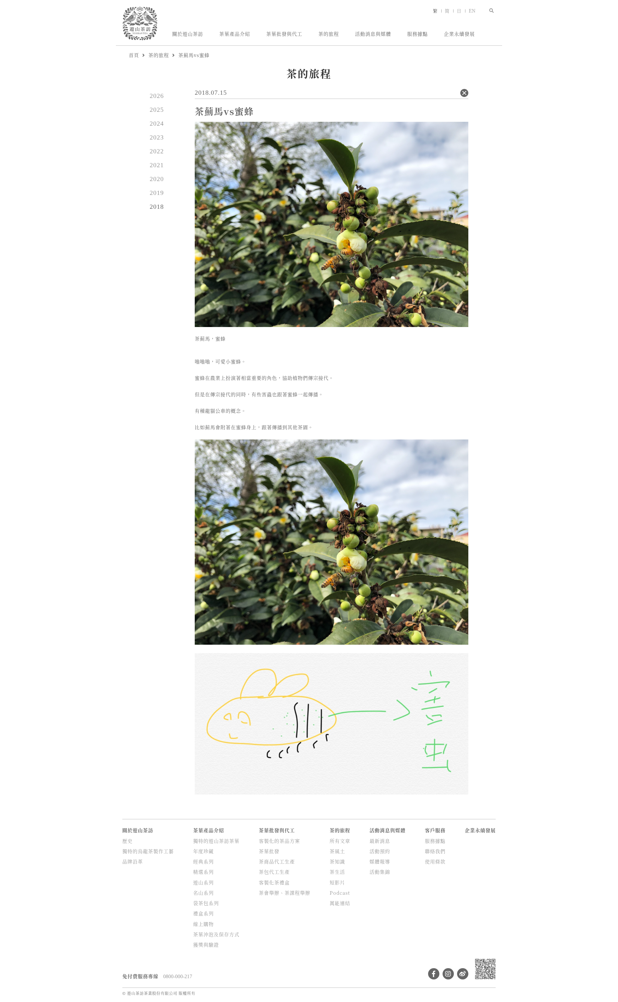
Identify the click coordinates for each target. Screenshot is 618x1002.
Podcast (340, 892)
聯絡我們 (435, 851)
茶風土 (337, 851)
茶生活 (337, 871)
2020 (157, 178)
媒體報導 (380, 861)
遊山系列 (203, 882)
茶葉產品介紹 (234, 33)
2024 (157, 123)
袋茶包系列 (206, 903)
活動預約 (380, 851)
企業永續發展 (459, 33)
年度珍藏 (203, 851)
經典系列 (203, 861)
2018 (157, 206)
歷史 (127, 840)
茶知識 (337, 861)
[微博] (462, 973)
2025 (157, 109)
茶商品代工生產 (277, 861)
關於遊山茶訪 (187, 33)
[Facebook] (433, 973)
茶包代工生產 (274, 871)
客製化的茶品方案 (279, 840)
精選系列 (203, 871)
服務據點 (417, 33)
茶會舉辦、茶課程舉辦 (284, 892)
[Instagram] (448, 973)
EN (472, 10)
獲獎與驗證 (206, 944)
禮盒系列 (203, 913)
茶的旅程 (328, 33)
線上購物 (203, 924)
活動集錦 (380, 871)
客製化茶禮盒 (274, 882)
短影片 (337, 882)
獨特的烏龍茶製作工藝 (148, 851)
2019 (157, 192)
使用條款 (435, 861)
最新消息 (380, 840)
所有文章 (340, 840)
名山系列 (203, 892)
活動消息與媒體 (373, 33)
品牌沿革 (132, 861)
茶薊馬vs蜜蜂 (194, 55)
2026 (157, 95)
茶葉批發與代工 (284, 33)
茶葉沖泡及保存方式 (216, 934)
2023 (157, 137)
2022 (157, 151)
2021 (157, 165)
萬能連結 (340, 903)
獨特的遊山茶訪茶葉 (216, 840)
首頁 (134, 55)
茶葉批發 (269, 851)
